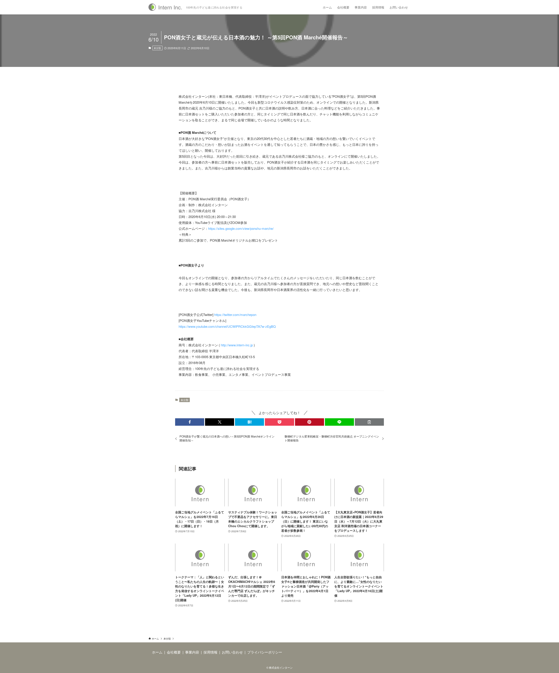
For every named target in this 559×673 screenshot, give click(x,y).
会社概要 (174, 652)
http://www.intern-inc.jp (237, 345)
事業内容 (192, 652)
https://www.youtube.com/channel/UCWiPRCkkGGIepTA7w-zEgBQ (227, 326)
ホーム (157, 652)
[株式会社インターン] (165, 7)
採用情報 (210, 652)
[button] (189, 422)
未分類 (157, 48)
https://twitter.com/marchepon (235, 314)
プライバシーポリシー (264, 652)
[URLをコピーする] (369, 422)
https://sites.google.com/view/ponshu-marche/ (241, 228)
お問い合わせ (232, 652)
